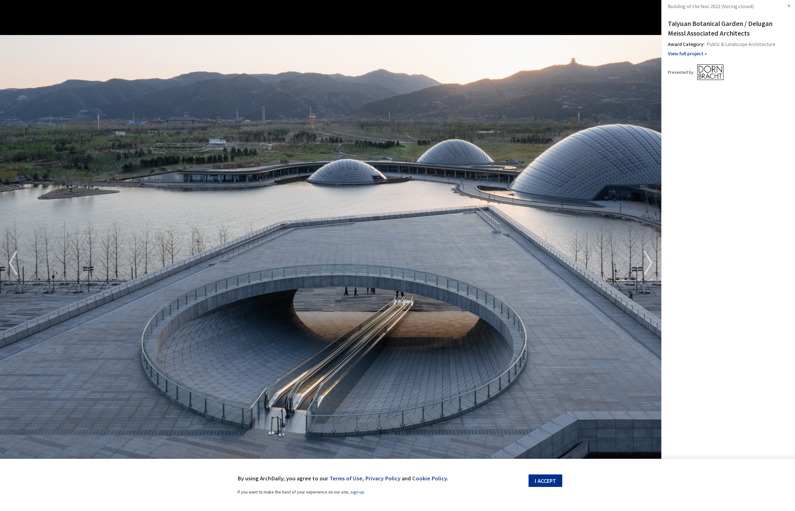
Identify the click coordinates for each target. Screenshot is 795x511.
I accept (545, 480)
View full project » (687, 53)
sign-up (357, 492)
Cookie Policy (429, 478)
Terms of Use (346, 478)
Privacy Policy (382, 478)
